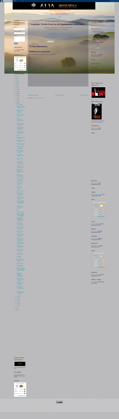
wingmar (66, 409)
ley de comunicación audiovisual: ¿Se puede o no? (20, 207)
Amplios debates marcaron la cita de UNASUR (20, 283)
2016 (16, 89)
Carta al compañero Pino (20, 190)
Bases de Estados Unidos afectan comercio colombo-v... (20, 288)
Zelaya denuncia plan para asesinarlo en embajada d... (20, 124)
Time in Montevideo (95, 245)
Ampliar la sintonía (19, 263)
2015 (16, 91)
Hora (15, 49)
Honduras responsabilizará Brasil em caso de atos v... (20, 120)
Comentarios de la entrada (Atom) (39, 97)
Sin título (18, 135)
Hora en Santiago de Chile (96, 194)
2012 (16, 97)
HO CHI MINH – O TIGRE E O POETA (20, 242)
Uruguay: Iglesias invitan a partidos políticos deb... (19, 194)
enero (18, 305)
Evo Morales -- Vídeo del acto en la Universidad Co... (20, 147)
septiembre (19, 104)
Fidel (17, 210)
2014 (16, 93)
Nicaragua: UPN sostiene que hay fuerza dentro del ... (20, 224)
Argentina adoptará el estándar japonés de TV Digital (20, 292)
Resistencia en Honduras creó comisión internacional (20, 228)
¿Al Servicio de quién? (20, 212)
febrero (18, 303)
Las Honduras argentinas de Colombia (20, 254)
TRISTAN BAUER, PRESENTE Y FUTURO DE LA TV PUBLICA (20, 219)
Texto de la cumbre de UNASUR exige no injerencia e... (20, 279)
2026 (16, 76)
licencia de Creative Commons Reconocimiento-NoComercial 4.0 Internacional (63, 404)
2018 (16, 85)
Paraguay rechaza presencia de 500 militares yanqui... (20, 175)
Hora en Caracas (94, 128)
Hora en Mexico (94, 231)
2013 (16, 95)
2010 (16, 101)
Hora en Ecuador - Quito (18, 374)
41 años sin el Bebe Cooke (19, 159)
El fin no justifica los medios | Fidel (20, 265)
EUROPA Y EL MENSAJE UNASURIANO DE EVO (20, 171)
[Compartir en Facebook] (52, 41)
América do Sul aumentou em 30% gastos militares (20, 239)
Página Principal (59, 95)
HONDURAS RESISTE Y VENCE (20, 138)
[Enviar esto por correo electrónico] (48, 41)
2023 (16, 80)
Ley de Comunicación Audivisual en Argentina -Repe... (20, 179)
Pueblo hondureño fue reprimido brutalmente (20, 111)
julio (17, 298)
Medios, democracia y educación (20, 231)
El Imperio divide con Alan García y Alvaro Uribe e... (20, 260)
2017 (16, 87)
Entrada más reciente (33, 95)
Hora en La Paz (94, 183)
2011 (16, 99)
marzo (18, 301)
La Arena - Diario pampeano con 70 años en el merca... (20, 162)
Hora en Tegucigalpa (95, 274)
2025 (16, 78)
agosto (18, 296)
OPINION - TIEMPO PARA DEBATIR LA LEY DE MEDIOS (20, 215)
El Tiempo (95, 202)
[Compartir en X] (50, 41)
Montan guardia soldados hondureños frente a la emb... (20, 107)
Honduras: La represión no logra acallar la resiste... (20, 115)
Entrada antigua (84, 95)
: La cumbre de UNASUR (19, 257)
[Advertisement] (58, 90)
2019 (16, 84)
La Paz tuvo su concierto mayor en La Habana (20, 144)
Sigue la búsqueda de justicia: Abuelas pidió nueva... (20, 250)
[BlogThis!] (49, 41)
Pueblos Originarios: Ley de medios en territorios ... (19, 151)
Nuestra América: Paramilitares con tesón (20, 155)
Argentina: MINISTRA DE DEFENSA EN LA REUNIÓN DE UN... (20, 202)
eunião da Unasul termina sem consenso (19, 188)
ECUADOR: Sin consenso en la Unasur (19, 184)
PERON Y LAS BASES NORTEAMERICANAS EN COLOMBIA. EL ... (20, 269)
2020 (16, 82)
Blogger (76, 409)
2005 (16, 308)
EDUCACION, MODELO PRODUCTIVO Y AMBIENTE (20, 275)
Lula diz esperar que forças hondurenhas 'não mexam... (20, 132)
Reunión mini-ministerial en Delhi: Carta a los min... (20, 246)
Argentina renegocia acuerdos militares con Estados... (20, 235)
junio (18, 299)
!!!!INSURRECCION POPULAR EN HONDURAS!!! (20, 128)
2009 (16, 103)
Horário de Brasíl (94, 54)
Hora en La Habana (95, 223)
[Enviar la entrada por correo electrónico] (45, 41)
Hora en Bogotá (94, 238)
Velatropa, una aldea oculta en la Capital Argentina (20, 198)
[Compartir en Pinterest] (53, 41)
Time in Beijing (94, 281)
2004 (16, 310)
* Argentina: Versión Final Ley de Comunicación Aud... (20, 166)
